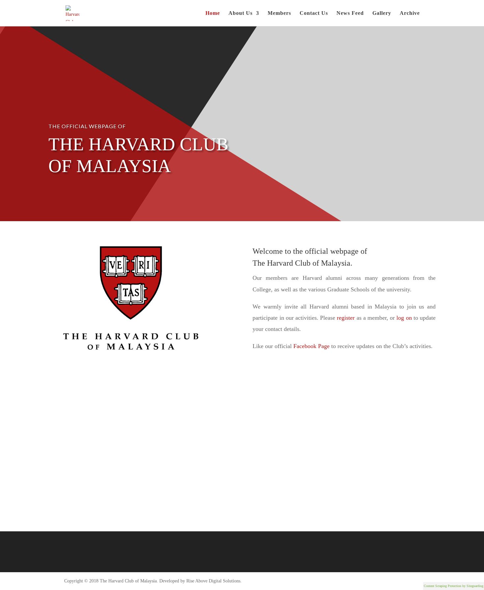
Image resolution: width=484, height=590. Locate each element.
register (346, 317)
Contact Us (314, 13)
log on (404, 317)
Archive (410, 13)
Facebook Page (311, 346)
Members (279, 13)
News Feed (350, 13)
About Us (241, 13)
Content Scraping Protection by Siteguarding (453, 586)
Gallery (381, 13)
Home (212, 13)
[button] (242, 441)
